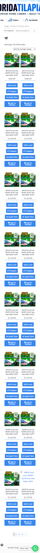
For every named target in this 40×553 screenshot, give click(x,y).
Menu (20, 20)
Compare (13, 91)
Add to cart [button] (12, 85)
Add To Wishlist (12, 104)
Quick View (13, 97)
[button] (35, 548)
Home (6, 26)
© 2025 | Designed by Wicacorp (20, 548)
